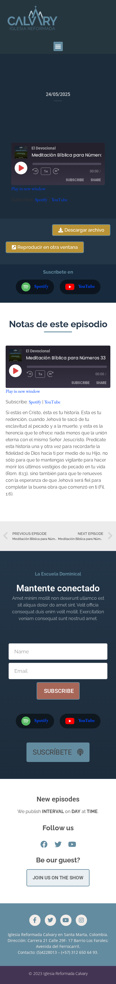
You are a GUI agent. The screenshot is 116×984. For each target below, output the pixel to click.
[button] (58, 46)
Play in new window (28, 189)
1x (46, 171)
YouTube (59, 200)
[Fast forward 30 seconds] (57, 171)
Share (96, 179)
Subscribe (75, 179)
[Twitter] (50, 920)
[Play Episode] (21, 168)
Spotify (41, 200)
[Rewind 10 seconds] (35, 171)
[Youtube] (66, 920)
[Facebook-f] (35, 920)
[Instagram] (81, 920)
